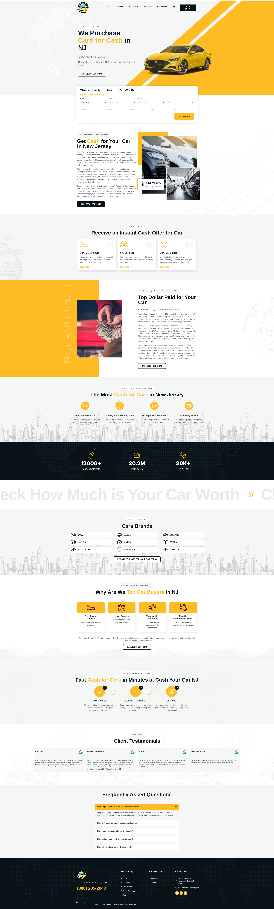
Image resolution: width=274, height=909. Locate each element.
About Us (120, 6)
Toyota (188, 326)
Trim (168, 98)
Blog (173, 6)
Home (110, 6)
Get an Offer (148, 6)
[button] (30, 760)
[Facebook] (177, 893)
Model (140, 98)
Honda (141, 328)
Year (82, 98)
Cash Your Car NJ (109, 904)
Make (111, 98)
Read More (84, 267)
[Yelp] (181, 893)
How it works (162, 6)
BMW (154, 331)
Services (132, 6)
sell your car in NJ (159, 314)
